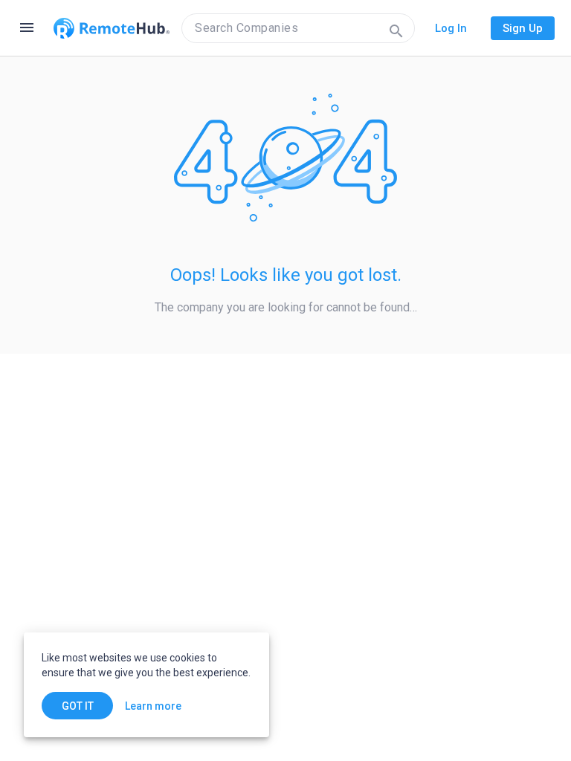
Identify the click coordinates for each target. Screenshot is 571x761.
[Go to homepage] (112, 28)
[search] (298, 28)
